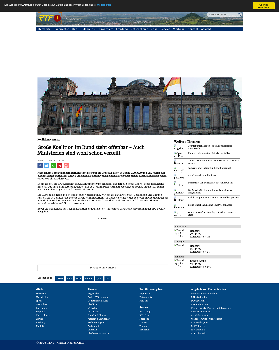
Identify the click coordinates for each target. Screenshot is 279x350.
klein (78, 278)
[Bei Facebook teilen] (40, 167)
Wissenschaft (94, 311)
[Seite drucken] (66, 167)
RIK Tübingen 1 (199, 326)
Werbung (179, 29)
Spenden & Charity (97, 315)
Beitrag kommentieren (103, 267)
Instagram (145, 329)
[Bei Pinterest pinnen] (59, 167)
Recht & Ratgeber (96, 322)
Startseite (44, 29)
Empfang (122, 29)
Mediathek (89, 29)
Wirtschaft (93, 308)
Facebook (144, 319)
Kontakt (193, 29)
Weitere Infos (104, 5)
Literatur (92, 329)
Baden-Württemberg (98, 297)
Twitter (143, 322)
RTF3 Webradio (199, 297)
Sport (76, 29)
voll (108, 278)
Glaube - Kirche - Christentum (206, 319)
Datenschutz (146, 297)
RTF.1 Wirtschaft (199, 304)
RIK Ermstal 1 (198, 329)
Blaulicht (92, 304)
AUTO (60, 278)
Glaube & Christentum (99, 333)
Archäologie (94, 326)
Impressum (145, 293)
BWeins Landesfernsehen (204, 293)
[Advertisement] (139, 55)
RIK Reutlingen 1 (199, 322)
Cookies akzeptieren (263, 6)
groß (99, 278)
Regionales (93, 293)
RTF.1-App (145, 311)
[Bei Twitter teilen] (46, 167)
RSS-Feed (145, 315)
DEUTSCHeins (198, 300)
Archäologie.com (200, 315)
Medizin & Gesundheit (99, 319)
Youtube (144, 326)
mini (69, 278)
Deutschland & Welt (98, 300)
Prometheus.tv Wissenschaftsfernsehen (211, 308)
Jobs (154, 29)
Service (165, 29)
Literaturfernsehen (201, 311)
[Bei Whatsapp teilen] (53, 167)
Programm (106, 29)
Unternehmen (139, 29)
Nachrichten (62, 29)
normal (88, 278)
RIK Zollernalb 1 (199, 333)
